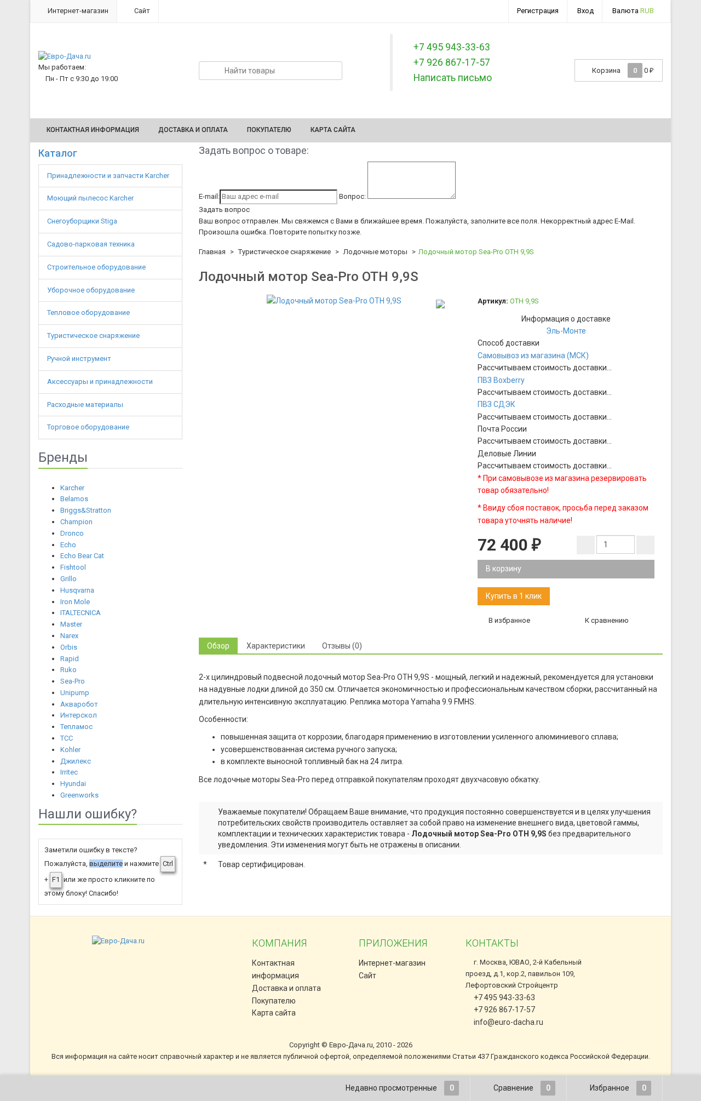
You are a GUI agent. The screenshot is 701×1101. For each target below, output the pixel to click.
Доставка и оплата (193, 130)
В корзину (503, 568)
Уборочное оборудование (91, 290)
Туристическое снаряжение (94, 335)
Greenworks (79, 795)
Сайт (141, 11)
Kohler (70, 750)
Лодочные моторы (375, 252)
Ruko (68, 670)
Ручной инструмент (80, 358)
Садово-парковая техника (91, 244)
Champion (76, 522)
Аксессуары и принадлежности (100, 381)
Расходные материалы (86, 404)
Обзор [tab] (218, 645)
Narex (69, 636)
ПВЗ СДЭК (496, 404)
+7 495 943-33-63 (503, 997)
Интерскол (78, 715)
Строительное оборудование (97, 267)
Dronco (72, 533)
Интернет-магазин (77, 11)
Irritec (69, 772)
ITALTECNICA (80, 613)
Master (71, 624)
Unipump (74, 693)
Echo (68, 545)
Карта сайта (333, 130)
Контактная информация (93, 130)
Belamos (74, 499)
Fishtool (73, 567)
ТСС (66, 738)
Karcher (72, 488)
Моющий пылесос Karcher (90, 198)
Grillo (68, 579)
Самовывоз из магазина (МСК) (533, 355)
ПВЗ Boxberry (501, 380)
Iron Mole (75, 602)
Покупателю (269, 130)
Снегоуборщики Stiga (82, 221)
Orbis (68, 647)
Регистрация (538, 11)
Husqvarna (77, 590)
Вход (585, 11)
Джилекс (75, 761)
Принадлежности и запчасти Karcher (109, 175)
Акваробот (79, 704)
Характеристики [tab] (275, 645)
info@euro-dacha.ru (508, 1022)
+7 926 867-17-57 (503, 1009)
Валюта (633, 11)
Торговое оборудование (89, 427)
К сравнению (606, 620)
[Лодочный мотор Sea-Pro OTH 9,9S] (334, 301)
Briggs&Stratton (85, 510)
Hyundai (73, 783)
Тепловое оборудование (89, 312)
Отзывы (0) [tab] (342, 645)
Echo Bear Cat (82, 556)
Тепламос (76, 726)
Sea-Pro (72, 681)
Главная (212, 252)
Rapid (69, 659)
